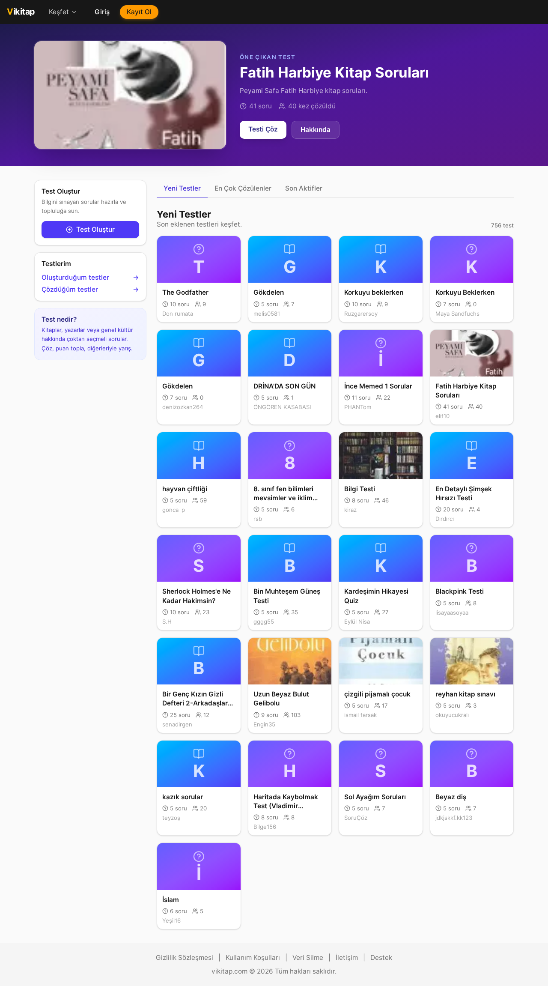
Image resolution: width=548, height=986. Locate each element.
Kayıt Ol (139, 12)
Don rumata (177, 313)
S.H (167, 621)
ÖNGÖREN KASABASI (282, 406)
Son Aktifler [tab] (303, 188)
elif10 (442, 415)
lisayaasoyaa (451, 612)
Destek (381, 957)
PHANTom (357, 406)
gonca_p (173, 509)
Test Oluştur (95, 229)
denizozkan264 (182, 406)
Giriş (102, 12)
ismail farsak (360, 714)
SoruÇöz (355, 817)
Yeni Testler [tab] (182, 188)
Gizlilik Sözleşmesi (184, 957)
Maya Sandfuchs (457, 313)
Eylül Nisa (357, 621)
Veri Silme (307, 957)
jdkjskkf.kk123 (453, 817)
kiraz (350, 509)
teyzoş (171, 817)
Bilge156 (264, 826)
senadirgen (177, 724)
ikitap (21, 11)
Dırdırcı (444, 518)
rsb (257, 518)
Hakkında (316, 129)
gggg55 (263, 621)
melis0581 (266, 313)
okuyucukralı (452, 714)
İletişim (347, 957)
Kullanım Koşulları (253, 957)
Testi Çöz (263, 129)
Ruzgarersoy (361, 313)
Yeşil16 (171, 920)
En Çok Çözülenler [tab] (242, 188)
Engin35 (264, 724)
